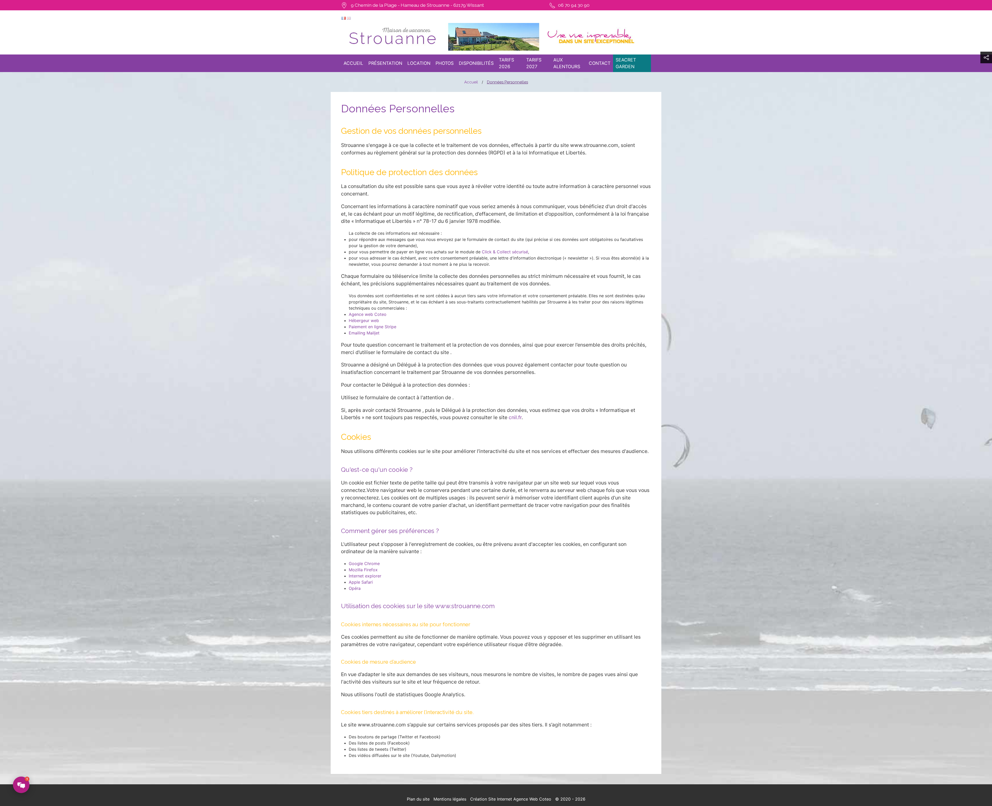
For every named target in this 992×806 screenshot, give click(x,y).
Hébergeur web (364, 320)
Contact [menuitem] (599, 63)
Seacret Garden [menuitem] (626, 63)
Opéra (355, 588)
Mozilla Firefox (363, 569)
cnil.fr (515, 417)
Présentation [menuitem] (385, 63)
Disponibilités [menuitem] (476, 63)
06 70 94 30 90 (574, 5)
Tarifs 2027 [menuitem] (533, 63)
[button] (986, 57)
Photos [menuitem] (445, 63)
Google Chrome (364, 563)
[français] (344, 18)
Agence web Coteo (367, 314)
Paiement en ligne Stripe (372, 326)
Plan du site (418, 799)
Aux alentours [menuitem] (566, 63)
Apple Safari (361, 582)
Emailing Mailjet (364, 332)
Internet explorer (365, 575)
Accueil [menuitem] (353, 63)
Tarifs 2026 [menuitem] (506, 63)
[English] (349, 18)
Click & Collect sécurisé (505, 251)
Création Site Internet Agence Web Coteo (510, 799)
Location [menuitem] (418, 63)
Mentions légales (449, 799)
